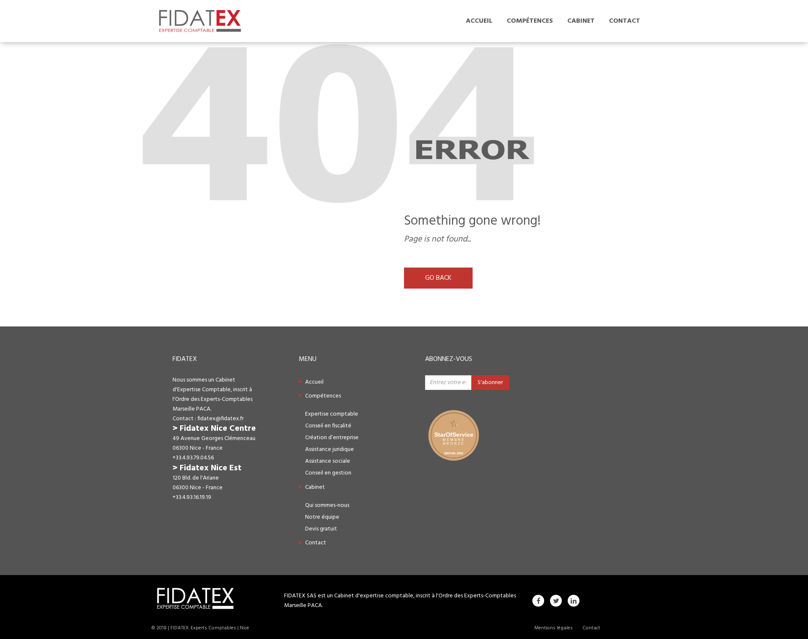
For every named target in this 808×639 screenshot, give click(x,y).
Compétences (530, 21)
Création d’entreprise (332, 438)
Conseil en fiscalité (328, 426)
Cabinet (581, 21)
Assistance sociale (327, 461)
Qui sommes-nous (327, 505)
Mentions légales (553, 628)
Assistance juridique (329, 449)
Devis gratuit (321, 529)
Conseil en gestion (328, 473)
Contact (624, 21)
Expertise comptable (331, 414)
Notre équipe (322, 517)
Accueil (479, 21)
